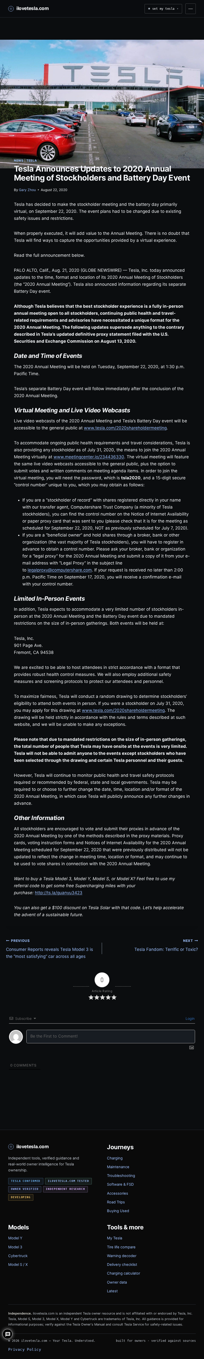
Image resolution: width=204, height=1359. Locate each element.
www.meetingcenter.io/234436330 (88, 456)
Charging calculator (123, 1273)
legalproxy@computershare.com (60, 569)
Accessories (117, 1193)
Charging (115, 1158)
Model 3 (15, 1247)
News (18, 160)
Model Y (15, 1238)
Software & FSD (120, 1184)
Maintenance (118, 1167)
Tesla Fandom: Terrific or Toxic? (166, 945)
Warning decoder (121, 1256)
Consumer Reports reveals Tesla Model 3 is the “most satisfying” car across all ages (49, 949)
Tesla (31, 160)
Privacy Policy (24, 1349)
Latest (112, 1291)
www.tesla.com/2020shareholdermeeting (125, 427)
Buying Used (118, 1211)
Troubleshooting (121, 1175)
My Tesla (114, 1238)
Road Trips (116, 1202)
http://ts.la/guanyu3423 (58, 892)
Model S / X (18, 1264)
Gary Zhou (27, 190)
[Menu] (190, 8)
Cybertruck (18, 1256)
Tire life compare (121, 1247)
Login (190, 1018)
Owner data (117, 1282)
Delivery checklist (122, 1264)
